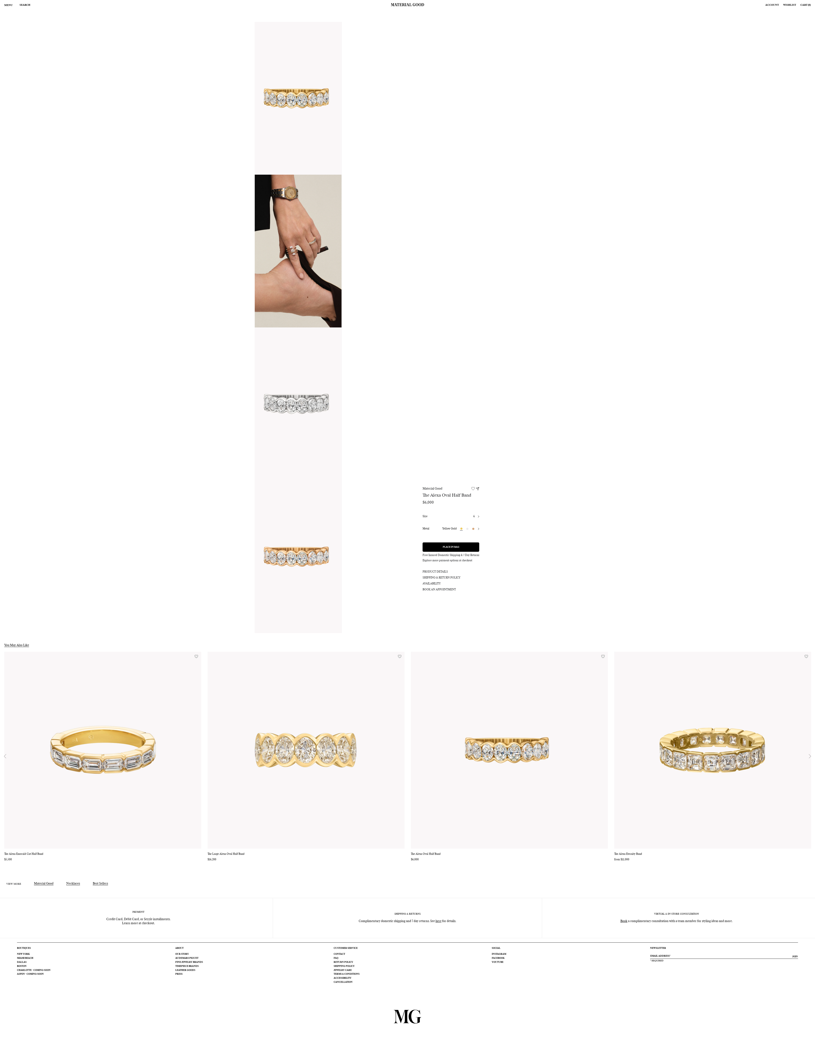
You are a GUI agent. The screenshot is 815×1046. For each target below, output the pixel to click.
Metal (426, 529)
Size (425, 516)
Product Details (435, 572)
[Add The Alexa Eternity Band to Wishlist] (806, 656)
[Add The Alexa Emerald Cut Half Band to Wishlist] (196, 656)
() (805, 5)
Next (810, 756)
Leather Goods (185, 970)
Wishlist (789, 5)
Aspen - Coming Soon (30, 974)
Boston (22, 966)
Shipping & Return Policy (441, 578)
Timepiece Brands (187, 966)
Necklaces (73, 883)
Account (772, 5)
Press (179, 974)
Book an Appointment (439, 589)
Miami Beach (25, 958)
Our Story (182, 954)
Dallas (22, 962)
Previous (5, 756)
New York (23, 954)
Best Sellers (100, 883)
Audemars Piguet (186, 958)
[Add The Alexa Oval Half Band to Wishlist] (603, 656)
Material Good (432, 488)
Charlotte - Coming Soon (34, 970)
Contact (339, 954)
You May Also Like (16, 645)
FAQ (336, 958)
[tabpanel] (298, 98)
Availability (432, 584)
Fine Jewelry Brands (189, 962)
